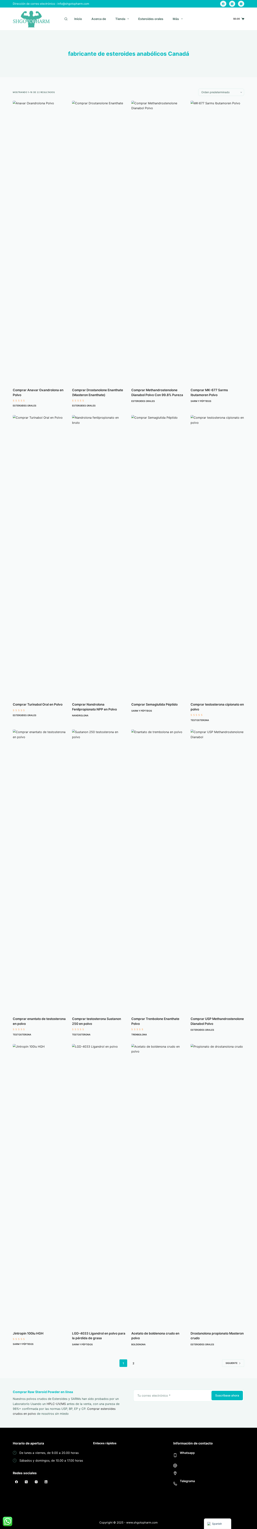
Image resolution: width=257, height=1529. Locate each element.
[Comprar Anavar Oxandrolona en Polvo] (39, 242)
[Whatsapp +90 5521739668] (175, 1455)
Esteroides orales (150, 19)
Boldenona (138, 1344)
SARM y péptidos (201, 401)
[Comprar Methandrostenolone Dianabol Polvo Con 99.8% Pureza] (158, 242)
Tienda (120, 19)
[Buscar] (66, 19)
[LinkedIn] (46, 1482)
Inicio (78, 19)
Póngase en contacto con (111, 1495)
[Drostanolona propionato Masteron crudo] (217, 1185)
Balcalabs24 (188, 1486)
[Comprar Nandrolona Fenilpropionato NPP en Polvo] (99, 556)
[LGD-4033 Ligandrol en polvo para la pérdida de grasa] (99, 1185)
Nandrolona (80, 715)
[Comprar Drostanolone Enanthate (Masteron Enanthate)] (99, 242)
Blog (96, 1500)
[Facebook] (223, 4)
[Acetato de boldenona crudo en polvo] (158, 1185)
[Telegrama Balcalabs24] (175, 1484)
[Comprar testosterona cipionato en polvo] (217, 556)
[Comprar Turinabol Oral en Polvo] (39, 556)
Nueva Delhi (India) (193, 1473)
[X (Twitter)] (232, 4)
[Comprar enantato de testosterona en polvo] (39, 870)
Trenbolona (139, 1034)
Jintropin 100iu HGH (28, 1333)
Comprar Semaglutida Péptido (154, 704)
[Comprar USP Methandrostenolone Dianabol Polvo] (217, 870)
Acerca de (98, 19)
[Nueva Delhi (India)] (175, 1473)
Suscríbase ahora (227, 1395)
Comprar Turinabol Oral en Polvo (37, 704)
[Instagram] (241, 4)
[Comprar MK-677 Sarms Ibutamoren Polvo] (217, 242)
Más (176, 19)
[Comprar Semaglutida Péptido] (158, 556)
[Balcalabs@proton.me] (175, 1465)
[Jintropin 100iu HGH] (39, 1185)
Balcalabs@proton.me (195, 1465)
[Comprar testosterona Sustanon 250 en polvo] (99, 870)
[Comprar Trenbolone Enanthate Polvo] (158, 870)
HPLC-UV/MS (56, 1404)
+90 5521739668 (192, 1458)
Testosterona (200, 720)
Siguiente (231, 1363)
